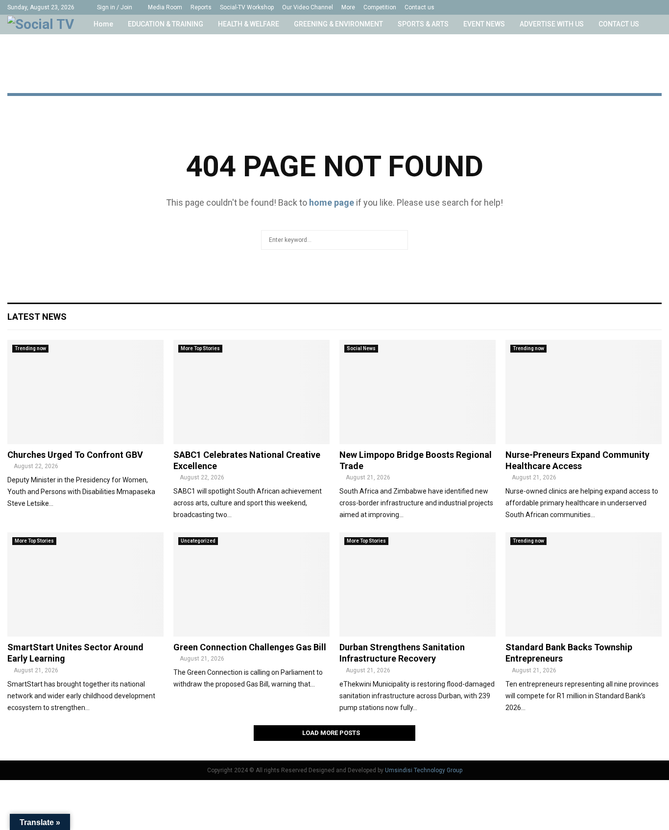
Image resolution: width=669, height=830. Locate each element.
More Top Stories (200, 348)
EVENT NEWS (484, 24)
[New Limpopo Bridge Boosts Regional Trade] (417, 392)
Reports (201, 7)
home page (331, 202)
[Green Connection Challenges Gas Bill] (251, 584)
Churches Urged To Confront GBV (75, 455)
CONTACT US (618, 24)
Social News (361, 348)
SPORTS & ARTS (423, 24)
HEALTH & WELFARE (248, 24)
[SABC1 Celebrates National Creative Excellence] (251, 392)
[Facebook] (587, 7)
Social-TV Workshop (247, 7)
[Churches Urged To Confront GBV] (85, 392)
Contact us (419, 7)
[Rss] (648, 7)
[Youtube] (628, 7)
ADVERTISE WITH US (552, 24)
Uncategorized (198, 541)
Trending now (30, 348)
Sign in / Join (114, 7)
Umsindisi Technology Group (423, 770)
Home (103, 24)
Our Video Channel (307, 7)
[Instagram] (607, 7)
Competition (379, 7)
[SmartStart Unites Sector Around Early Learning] (85, 584)
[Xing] (659, 7)
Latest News (37, 316)
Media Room (165, 7)
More (348, 7)
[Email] (638, 7)
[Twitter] (597, 7)
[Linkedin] (618, 7)
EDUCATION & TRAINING (165, 24)
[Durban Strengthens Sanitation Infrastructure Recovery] (417, 584)
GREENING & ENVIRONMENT (338, 24)
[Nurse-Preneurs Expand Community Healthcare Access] (583, 392)
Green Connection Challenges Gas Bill (249, 647)
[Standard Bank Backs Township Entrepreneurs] (583, 584)
